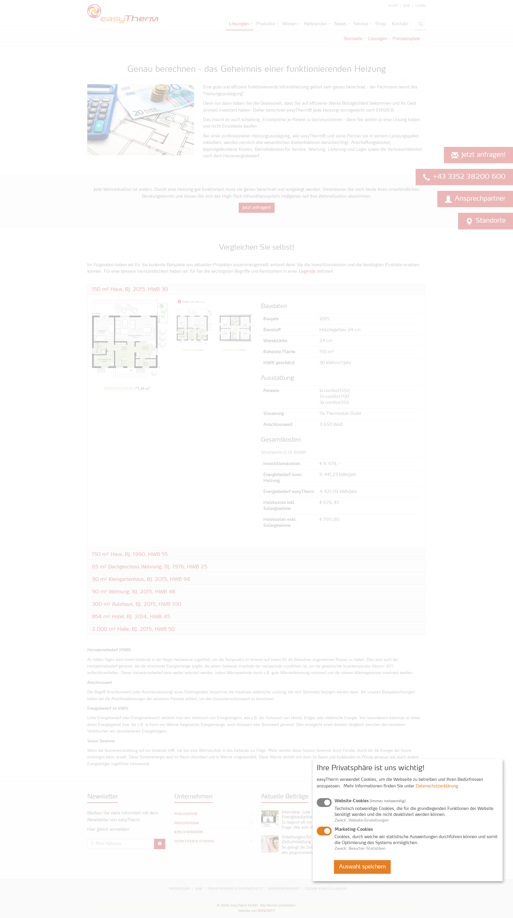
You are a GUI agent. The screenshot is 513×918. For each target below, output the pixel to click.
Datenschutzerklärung (437, 786)
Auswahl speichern (362, 867)
